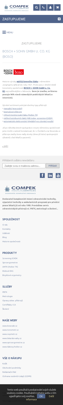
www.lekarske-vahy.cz (11, 338)
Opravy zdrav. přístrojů (12, 300)
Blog (4, 237)
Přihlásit (53, 165)
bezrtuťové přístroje (13, 112)
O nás (4, 225)
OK (41, 396)
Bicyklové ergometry (11, 275)
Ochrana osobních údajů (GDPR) (16, 376)
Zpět (5, 146)
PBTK (4, 292)
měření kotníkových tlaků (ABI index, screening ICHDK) (28, 118)
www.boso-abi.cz (9, 326)
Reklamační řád (9, 372)
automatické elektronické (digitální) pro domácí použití (28, 121)
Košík (4, 364)
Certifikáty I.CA (9, 305)
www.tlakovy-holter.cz (12, 347)
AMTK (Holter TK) (10, 267)
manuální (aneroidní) (13, 108)
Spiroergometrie (10, 262)
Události (6, 233)
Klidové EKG (8, 271)
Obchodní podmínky (11, 368)
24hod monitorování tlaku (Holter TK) (21, 115)
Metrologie (7, 296)
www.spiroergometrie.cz (13, 342)
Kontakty (6, 229)
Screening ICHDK (9, 258)
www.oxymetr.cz (9, 334)
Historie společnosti (11, 241)
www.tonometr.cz (10, 330)
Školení (5, 309)
